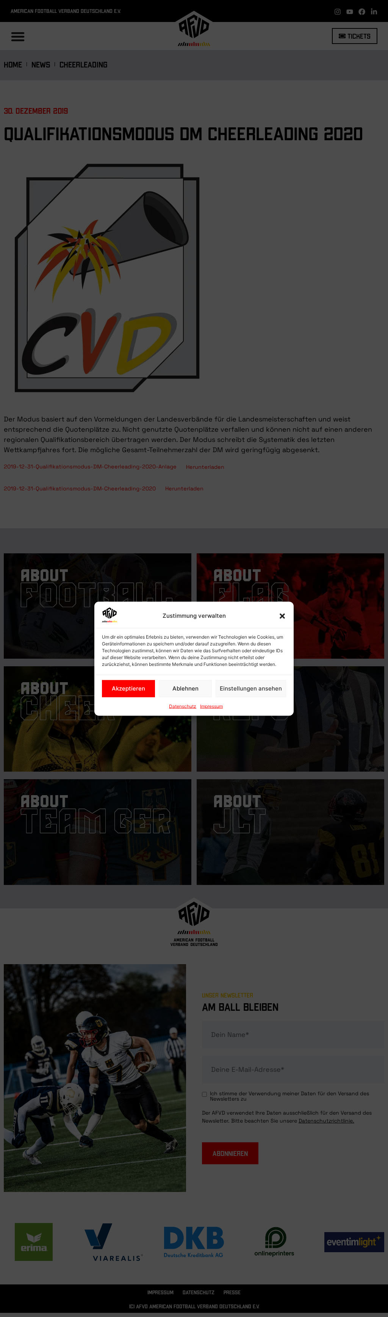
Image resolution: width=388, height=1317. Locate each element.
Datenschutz (182, 706)
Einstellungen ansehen (251, 688)
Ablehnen (185, 688)
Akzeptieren (128, 688)
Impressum (211, 706)
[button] (282, 616)
